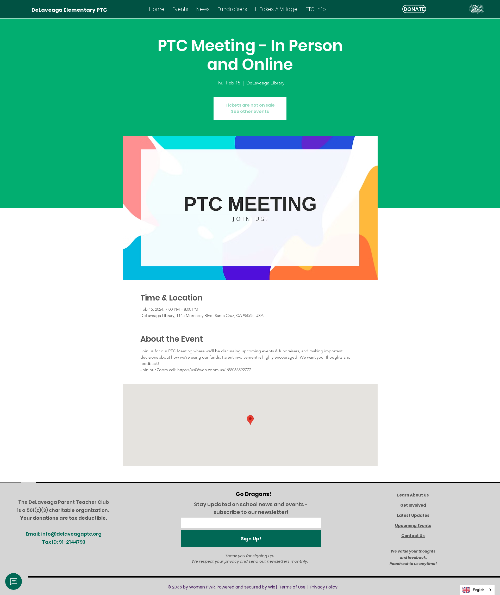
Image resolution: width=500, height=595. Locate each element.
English (478, 590)
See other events (250, 111)
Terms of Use (292, 587)
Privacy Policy (324, 587)
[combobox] (477, 590)
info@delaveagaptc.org (71, 534)
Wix (271, 587)
